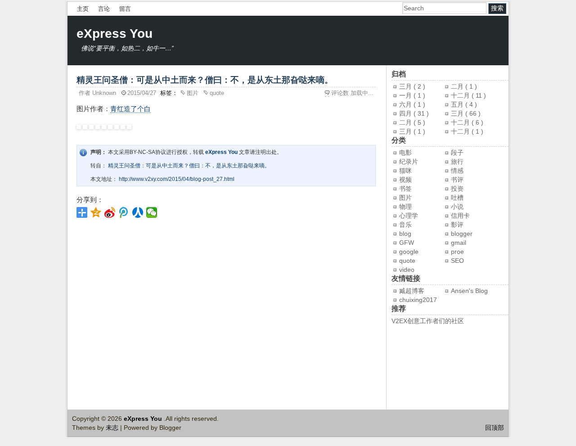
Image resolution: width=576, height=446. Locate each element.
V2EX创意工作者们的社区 (428, 320)
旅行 (457, 161)
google (408, 251)
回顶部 (494, 427)
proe (457, 251)
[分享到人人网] (138, 212)
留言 (125, 8)
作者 (98, 93)
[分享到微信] (152, 212)
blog (405, 233)
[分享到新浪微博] (110, 212)
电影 (405, 152)
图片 (193, 93)
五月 (458, 104)
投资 (457, 188)
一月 (406, 95)
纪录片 (408, 161)
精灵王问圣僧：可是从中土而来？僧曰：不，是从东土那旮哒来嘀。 (189, 165)
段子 (457, 152)
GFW (406, 242)
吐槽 (457, 197)
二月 (458, 86)
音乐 (405, 224)
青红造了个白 (130, 109)
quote (217, 93)
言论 (104, 8)
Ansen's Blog (469, 290)
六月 (406, 104)
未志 (113, 427)
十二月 (461, 95)
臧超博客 (411, 290)
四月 (406, 113)
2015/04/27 (142, 93)
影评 (457, 224)
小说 (457, 206)
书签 (405, 188)
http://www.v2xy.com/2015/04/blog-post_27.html (176, 179)
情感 (457, 170)
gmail (458, 242)
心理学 (408, 215)
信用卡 (460, 215)
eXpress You (114, 34)
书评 (457, 179)
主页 (83, 8)
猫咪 (405, 170)
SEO (457, 260)
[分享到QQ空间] (96, 212)
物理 (405, 206)
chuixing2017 (418, 299)
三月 (406, 86)
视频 (405, 179)
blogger (461, 233)
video (406, 269)
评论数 (352, 93)
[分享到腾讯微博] (124, 212)
